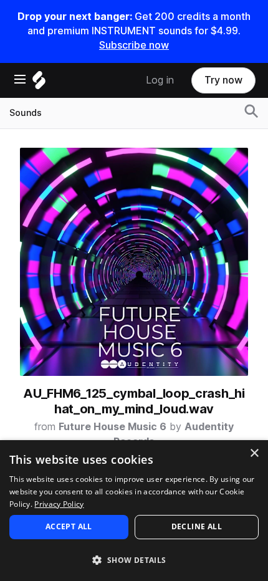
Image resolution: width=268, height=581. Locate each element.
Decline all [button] (196, 526)
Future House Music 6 (112, 427)
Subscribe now (134, 45)
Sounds (25, 113)
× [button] (254, 453)
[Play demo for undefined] (134, 262)
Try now (223, 80)
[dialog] (134, 510)
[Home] (38, 83)
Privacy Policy (59, 504)
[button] (134, 559)
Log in (160, 80)
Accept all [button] (68, 526)
